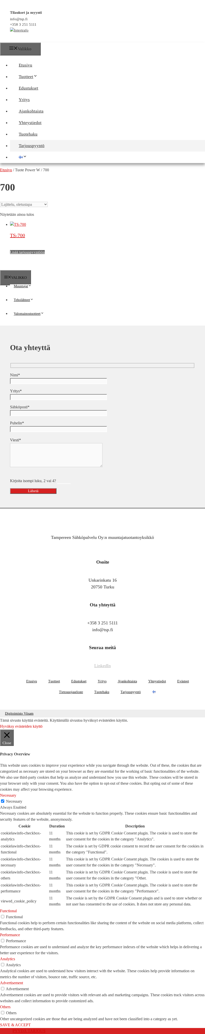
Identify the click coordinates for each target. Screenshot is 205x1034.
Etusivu (25, 65)
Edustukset (28, 88)
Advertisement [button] (11, 983)
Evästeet (183, 681)
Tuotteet (26, 76)
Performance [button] (10, 935)
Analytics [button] (7, 959)
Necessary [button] (8, 795)
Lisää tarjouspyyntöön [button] (27, 252)
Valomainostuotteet (27, 314)
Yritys (24, 99)
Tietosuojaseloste (71, 692)
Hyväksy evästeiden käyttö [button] (21, 726)
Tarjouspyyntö (31, 145)
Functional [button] (8, 911)
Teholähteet (22, 300)
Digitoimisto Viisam (19, 713)
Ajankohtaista (31, 111)
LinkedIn (102, 665)
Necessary (14, 801)
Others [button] (5, 1007)
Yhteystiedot (30, 122)
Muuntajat (21, 286)
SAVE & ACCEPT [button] (15, 1025)
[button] (39, 76)
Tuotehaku (28, 134)
